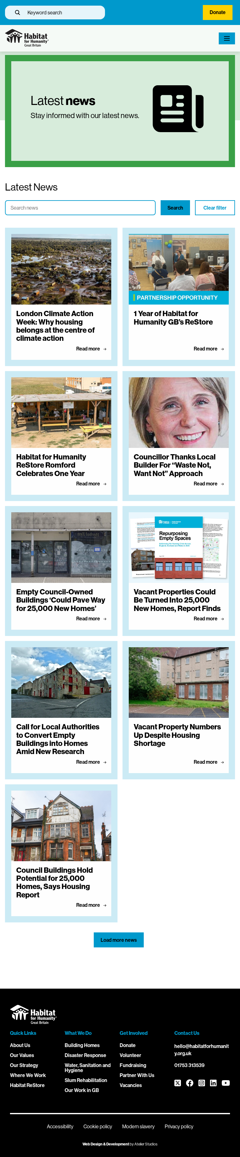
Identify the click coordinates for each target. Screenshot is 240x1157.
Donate (218, 12)
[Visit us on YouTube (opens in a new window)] (226, 1083)
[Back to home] (27, 45)
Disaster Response (85, 1055)
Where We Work (28, 1075)
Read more (88, 349)
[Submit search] (17, 12)
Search (175, 208)
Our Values (22, 1055)
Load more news (119, 940)
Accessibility (60, 1127)
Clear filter (215, 208)
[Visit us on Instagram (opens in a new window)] (201, 1083)
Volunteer (130, 1055)
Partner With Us (137, 1075)
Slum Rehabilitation (86, 1080)
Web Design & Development (105, 1144)
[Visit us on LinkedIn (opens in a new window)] (213, 1083)
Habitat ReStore (27, 1085)
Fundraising (133, 1065)
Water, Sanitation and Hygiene (88, 1067)
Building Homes (82, 1045)
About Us (20, 1045)
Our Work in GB (82, 1090)
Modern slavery (138, 1127)
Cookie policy (97, 1127)
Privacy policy (179, 1127)
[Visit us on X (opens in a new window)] (177, 1083)
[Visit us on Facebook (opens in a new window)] (189, 1083)
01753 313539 (189, 1065)
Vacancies (131, 1085)
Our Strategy (24, 1065)
